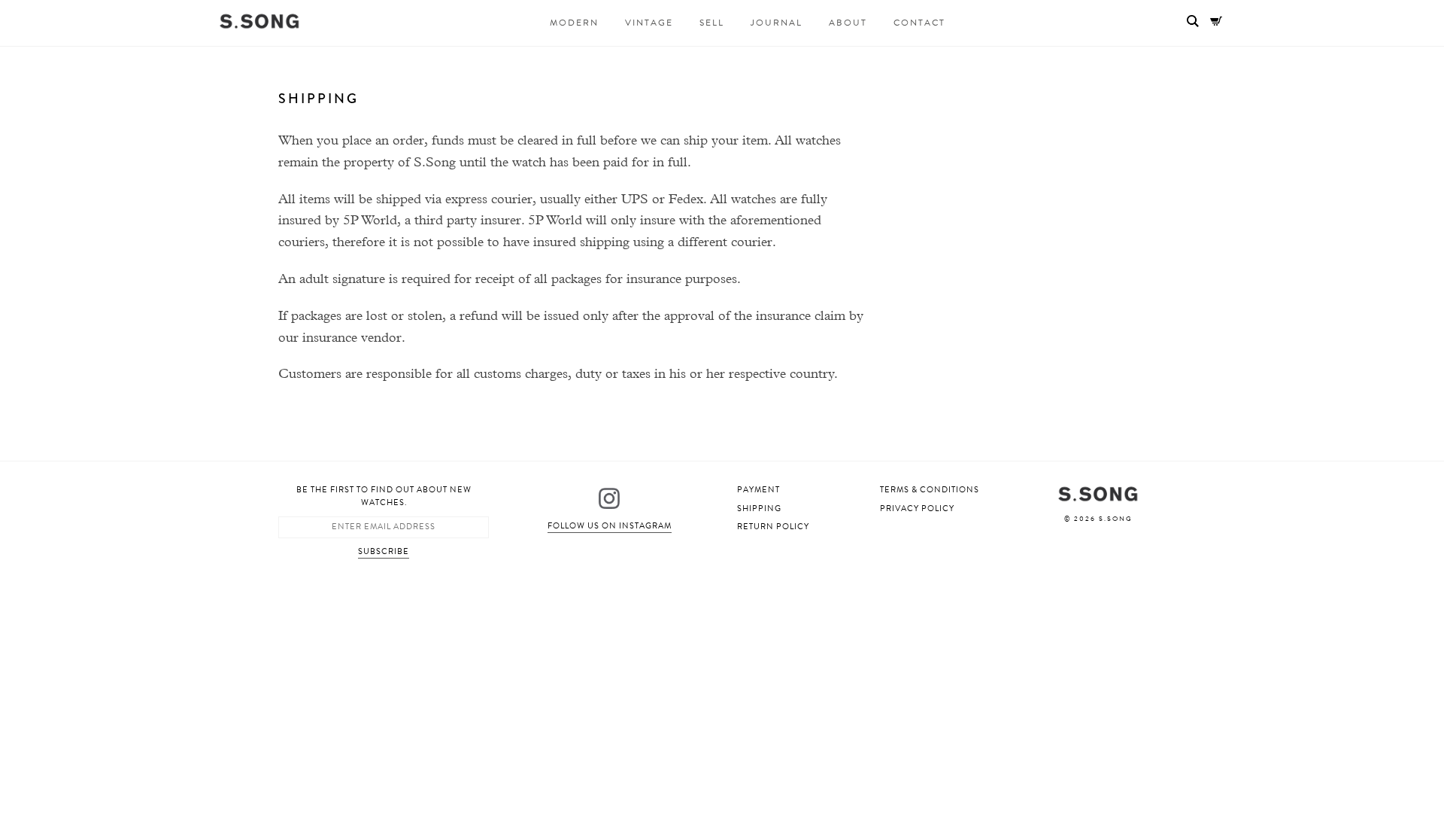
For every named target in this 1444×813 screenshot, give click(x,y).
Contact (919, 22)
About (848, 22)
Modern (574, 22)
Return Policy (773, 526)
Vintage (649, 22)
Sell (711, 22)
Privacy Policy (917, 508)
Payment (758, 489)
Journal (776, 22)
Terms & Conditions (929, 489)
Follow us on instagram (610, 525)
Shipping (759, 508)
